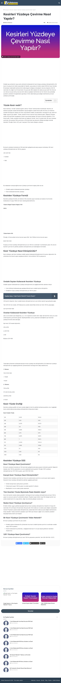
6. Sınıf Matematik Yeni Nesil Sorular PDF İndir (21, 634)
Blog (46, 680)
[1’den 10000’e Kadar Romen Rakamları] (49, 597)
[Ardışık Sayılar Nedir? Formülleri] (30, 597)
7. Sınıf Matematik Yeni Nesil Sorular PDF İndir (21, 621)
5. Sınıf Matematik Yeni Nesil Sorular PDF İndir (21, 628)
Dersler (42, 680)
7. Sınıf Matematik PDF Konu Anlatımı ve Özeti (21, 661)
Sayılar (15, 9)
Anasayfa (6, 9)
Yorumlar (30, 611)
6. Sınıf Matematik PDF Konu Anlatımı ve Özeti (21, 648)
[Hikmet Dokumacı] (11, 3)
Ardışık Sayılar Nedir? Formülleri (30, 603)
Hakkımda (33, 680)
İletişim (50, 680)
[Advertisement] (30, 70)
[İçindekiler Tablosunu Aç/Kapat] (54, 100)
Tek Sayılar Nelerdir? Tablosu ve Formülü (20, 654)
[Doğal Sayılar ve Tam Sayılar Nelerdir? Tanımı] (11, 597)
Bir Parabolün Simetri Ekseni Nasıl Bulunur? (21, 668)
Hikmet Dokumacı (8, 22)
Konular (11, 9)
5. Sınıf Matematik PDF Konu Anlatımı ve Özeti (21, 641)
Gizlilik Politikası (56, 680)
